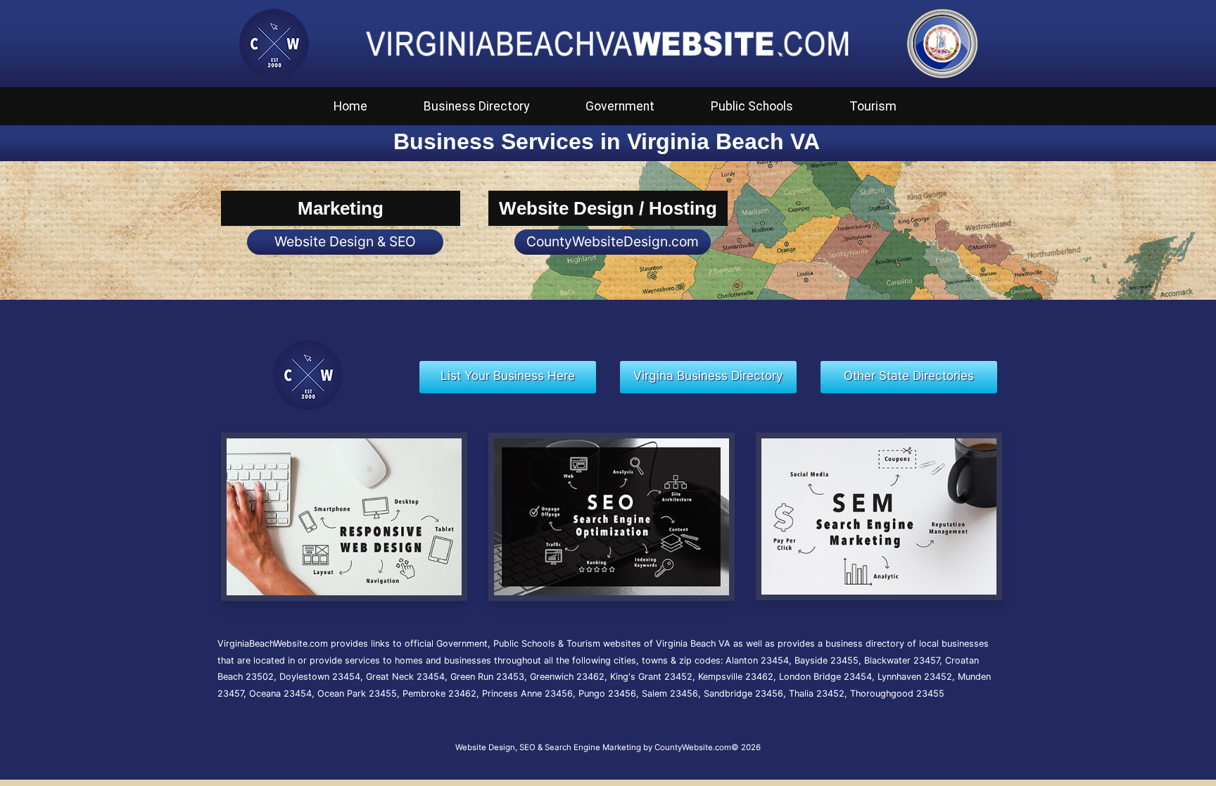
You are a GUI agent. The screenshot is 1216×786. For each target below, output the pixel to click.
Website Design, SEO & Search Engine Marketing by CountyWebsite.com (593, 747)
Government (619, 106)
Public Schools (752, 106)
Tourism (873, 106)
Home (350, 106)
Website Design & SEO (345, 241)
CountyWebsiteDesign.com (612, 241)
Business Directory (476, 106)
